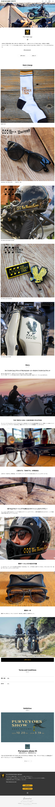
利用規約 (20, 803)
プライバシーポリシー (26, 803)
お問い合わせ (34, 803)
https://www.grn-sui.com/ (11, 781)
